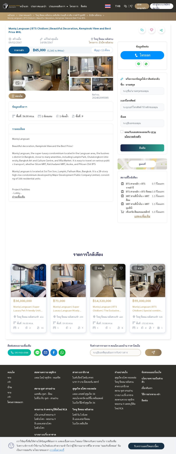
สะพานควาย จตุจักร (45, 372)
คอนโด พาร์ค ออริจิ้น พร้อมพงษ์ (88, 398)
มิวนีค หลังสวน (95, 15)
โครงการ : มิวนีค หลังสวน (101, 42)
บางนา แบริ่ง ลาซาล (45, 434)
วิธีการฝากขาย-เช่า (151, 394)
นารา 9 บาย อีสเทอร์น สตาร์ (86, 381)
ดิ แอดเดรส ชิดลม (81, 418)
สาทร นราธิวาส (81, 372)
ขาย (9, 377)
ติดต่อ (84, 6)
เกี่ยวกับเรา (147, 387)
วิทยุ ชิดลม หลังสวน (83, 409)
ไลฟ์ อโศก (39, 427)
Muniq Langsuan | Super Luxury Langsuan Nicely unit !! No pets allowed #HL (66, 308)
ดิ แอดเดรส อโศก (42, 423)
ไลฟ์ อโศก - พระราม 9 (45, 418)
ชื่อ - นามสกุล (127, 84)
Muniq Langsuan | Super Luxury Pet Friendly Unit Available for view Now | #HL (27, 308)
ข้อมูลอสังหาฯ (19, 106)
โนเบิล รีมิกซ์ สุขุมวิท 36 (84, 402)
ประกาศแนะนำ (38, 6)
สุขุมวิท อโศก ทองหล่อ (84, 388)
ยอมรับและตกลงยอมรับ (138, 131)
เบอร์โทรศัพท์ (127, 100)
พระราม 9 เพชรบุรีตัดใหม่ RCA (50, 409)
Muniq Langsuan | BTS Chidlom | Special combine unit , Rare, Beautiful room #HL (148, 308)
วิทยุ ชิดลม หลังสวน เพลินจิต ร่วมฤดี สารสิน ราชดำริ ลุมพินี (60, 15)
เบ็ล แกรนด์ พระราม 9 (45, 414)
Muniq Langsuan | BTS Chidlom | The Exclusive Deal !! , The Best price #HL (108, 308)
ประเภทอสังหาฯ (57, 6)
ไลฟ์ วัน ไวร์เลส (80, 414)
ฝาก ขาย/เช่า (141, 6)
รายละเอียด (18, 128)
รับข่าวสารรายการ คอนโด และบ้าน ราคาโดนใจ (115, 345)
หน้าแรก (24, 6)
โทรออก (145, 55)
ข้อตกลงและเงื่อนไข (151, 372)
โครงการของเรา (15, 402)
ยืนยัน (142, 147)
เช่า (9, 381)
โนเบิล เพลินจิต (80, 423)
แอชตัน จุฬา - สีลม (43, 393)
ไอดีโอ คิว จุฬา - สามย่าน (46, 398)
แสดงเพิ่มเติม (142, 216)
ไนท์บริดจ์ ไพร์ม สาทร (83, 377)
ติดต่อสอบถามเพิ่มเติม (19, 345)
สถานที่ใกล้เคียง (129, 177)
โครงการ (74, 6)
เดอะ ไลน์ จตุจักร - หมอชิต (47, 377)
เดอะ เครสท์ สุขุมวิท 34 (84, 393)
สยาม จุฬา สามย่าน (44, 388)
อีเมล (123, 116)
